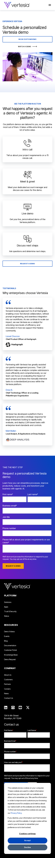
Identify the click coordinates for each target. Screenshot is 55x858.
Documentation (10, 645)
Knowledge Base (11, 655)
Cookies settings (27, 834)
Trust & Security (10, 611)
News (6, 693)
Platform (10, 595)
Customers (8, 679)
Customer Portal (10, 650)
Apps (6, 607)
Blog (6, 641)
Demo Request (10, 659)
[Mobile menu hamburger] (48, 5)
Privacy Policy (16, 813)
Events (6, 636)
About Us (7, 675)
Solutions (7, 602)
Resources (11, 625)
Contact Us (8, 698)
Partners (7, 684)
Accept (27, 840)
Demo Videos (9, 631)
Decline (27, 847)
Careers (7, 689)
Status (6, 616)
